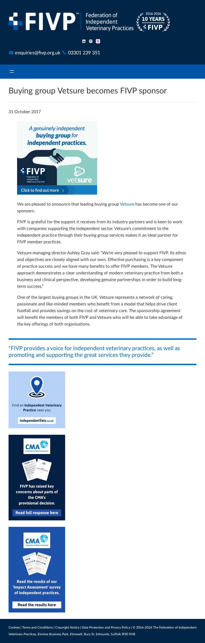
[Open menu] (12, 72)
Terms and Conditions (37, 627)
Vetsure (127, 204)
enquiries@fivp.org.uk (37, 53)
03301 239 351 (84, 53)
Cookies (14, 627)
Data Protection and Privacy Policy (106, 627)
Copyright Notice (67, 627)
